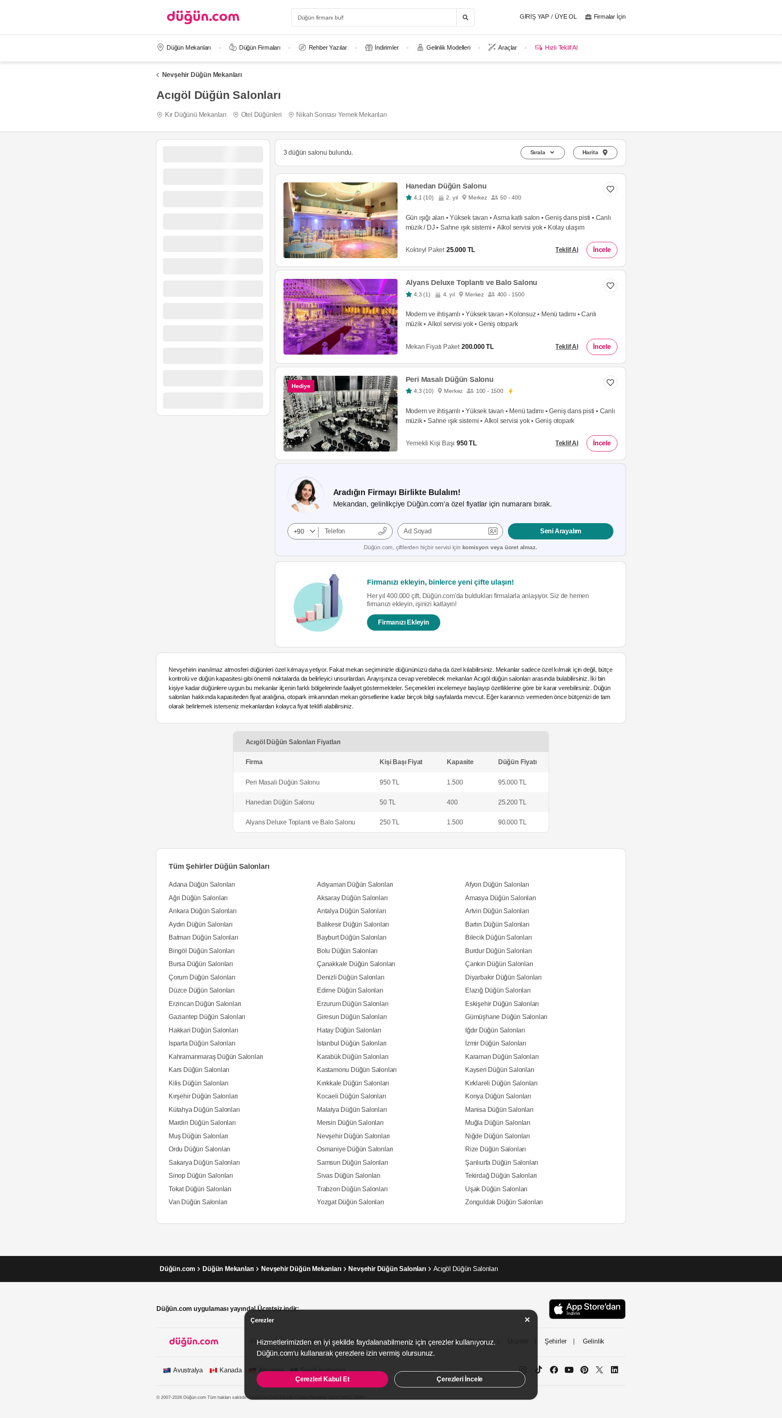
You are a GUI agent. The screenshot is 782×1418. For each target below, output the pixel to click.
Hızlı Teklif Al (561, 47)
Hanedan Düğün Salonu (446, 186)
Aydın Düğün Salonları (201, 924)
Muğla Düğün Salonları (497, 1122)
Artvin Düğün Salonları (497, 910)
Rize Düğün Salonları (495, 1149)
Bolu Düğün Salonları (347, 950)
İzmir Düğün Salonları (495, 1043)
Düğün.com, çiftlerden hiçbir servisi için (450, 547)
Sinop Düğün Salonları (201, 1175)
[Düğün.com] (203, 17)
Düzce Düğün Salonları (202, 990)
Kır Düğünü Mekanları (195, 114)
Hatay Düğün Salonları (349, 1030)
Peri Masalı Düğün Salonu (450, 379)
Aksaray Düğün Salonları (352, 897)
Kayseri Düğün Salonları (499, 1069)
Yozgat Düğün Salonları (350, 1202)
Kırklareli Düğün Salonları (501, 1083)
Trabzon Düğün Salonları (352, 1189)
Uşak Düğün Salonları (496, 1189)
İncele (602, 249)
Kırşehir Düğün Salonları (203, 1096)
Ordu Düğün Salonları (199, 1149)
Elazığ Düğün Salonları (498, 990)
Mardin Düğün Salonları (202, 1122)
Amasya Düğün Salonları (500, 897)
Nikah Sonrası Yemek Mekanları (341, 114)
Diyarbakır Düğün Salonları (503, 977)
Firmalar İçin (610, 16)
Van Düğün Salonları (198, 1202)
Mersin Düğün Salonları (350, 1122)
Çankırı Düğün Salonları (499, 963)
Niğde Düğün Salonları (497, 1136)
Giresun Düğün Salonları (352, 1016)
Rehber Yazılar (328, 47)
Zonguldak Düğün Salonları (504, 1202)
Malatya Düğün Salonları (352, 1109)
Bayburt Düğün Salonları (351, 937)
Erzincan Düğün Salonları (205, 1003)
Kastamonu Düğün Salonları (357, 1069)
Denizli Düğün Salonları (350, 977)
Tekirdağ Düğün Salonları (501, 1175)
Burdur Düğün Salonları (498, 950)
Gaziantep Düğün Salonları (207, 1016)
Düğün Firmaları (260, 47)
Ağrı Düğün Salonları (198, 897)
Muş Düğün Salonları (198, 1136)
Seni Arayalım (560, 531)
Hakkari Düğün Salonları (203, 1030)
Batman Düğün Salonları (203, 937)
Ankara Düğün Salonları (203, 910)
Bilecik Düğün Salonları (498, 937)
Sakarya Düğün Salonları (204, 1162)
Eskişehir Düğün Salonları (502, 1003)
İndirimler (386, 47)
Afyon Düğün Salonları (497, 884)
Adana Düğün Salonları (202, 884)
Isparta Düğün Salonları (202, 1043)
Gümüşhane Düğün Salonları (506, 1016)
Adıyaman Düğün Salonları (355, 884)
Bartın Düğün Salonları (497, 924)
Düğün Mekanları (189, 47)
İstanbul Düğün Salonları (352, 1043)
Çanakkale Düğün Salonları (356, 963)
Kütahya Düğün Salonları (204, 1109)
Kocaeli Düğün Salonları (351, 1096)
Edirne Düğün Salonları (350, 990)
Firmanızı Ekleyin (403, 622)
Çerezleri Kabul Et (322, 1379)
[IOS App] (587, 1309)
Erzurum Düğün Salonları (352, 1003)
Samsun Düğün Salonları (352, 1162)
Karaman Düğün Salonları (501, 1056)
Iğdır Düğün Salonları (495, 1030)
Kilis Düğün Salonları (198, 1083)
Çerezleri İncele (460, 1379)
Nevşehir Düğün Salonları (353, 1136)
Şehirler (556, 1341)
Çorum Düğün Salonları (202, 977)
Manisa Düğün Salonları (499, 1109)
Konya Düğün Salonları (498, 1096)
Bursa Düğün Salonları (201, 963)
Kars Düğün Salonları (199, 1069)
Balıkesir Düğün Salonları (353, 924)
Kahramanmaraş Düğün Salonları (216, 1056)
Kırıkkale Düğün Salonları (353, 1083)
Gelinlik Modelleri (448, 47)
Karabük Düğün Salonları (352, 1056)
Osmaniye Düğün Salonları (355, 1149)
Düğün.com (177, 1268)
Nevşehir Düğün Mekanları (202, 74)
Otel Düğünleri (261, 114)
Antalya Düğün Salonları (351, 910)
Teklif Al (566, 249)
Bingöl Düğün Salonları (202, 950)
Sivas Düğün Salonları (348, 1175)
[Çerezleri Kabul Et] (527, 1320)
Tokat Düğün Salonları (200, 1189)
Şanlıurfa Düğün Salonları (501, 1162)
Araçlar (507, 47)
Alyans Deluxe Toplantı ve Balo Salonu (472, 282)
